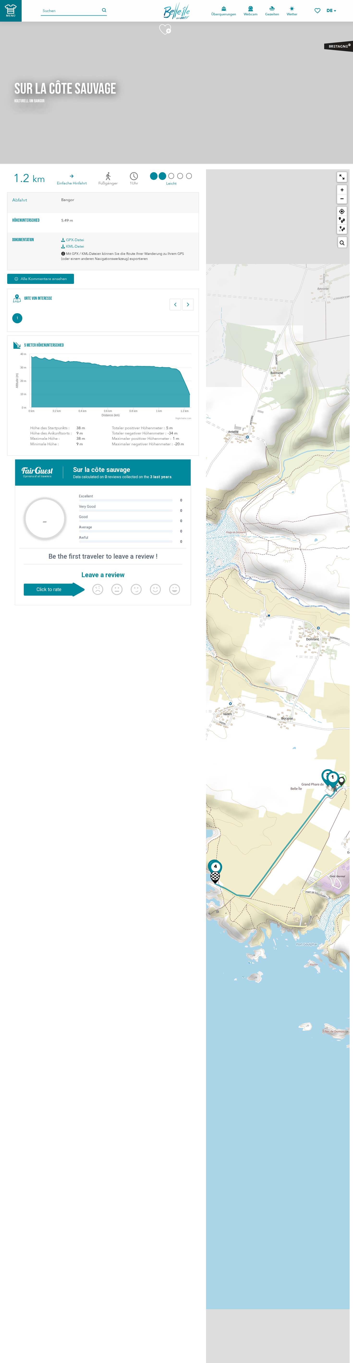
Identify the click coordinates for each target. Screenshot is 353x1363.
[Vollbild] (342, 177)
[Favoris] (317, 10)
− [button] (342, 198)
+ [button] (342, 190)
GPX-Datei (74, 240)
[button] (331, 10)
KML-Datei (74, 246)
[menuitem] (176, 11)
